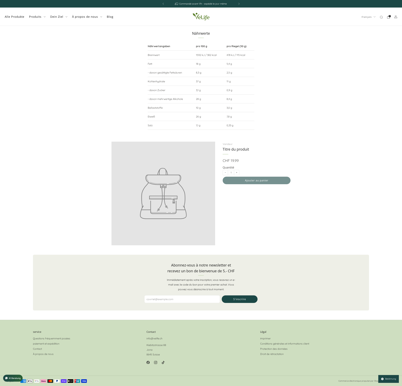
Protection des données (274, 348)
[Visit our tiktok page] (163, 362)
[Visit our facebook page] (148, 362)
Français (367, 16)
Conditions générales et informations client (284, 343)
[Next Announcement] (239, 4)
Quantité (228, 167)
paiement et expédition (46, 343)
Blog (110, 17)
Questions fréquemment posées (51, 338)
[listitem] (201, 4)
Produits (35, 17)
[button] (13, 378)
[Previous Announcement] (163, 4)
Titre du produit (236, 149)
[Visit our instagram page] (155, 362)
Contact (37, 348)
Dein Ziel (56, 17)
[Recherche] (381, 17)
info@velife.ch (154, 338)
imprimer (265, 338)
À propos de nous (85, 17)
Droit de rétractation (272, 354)
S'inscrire (239, 299)
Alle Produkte (14, 17)
